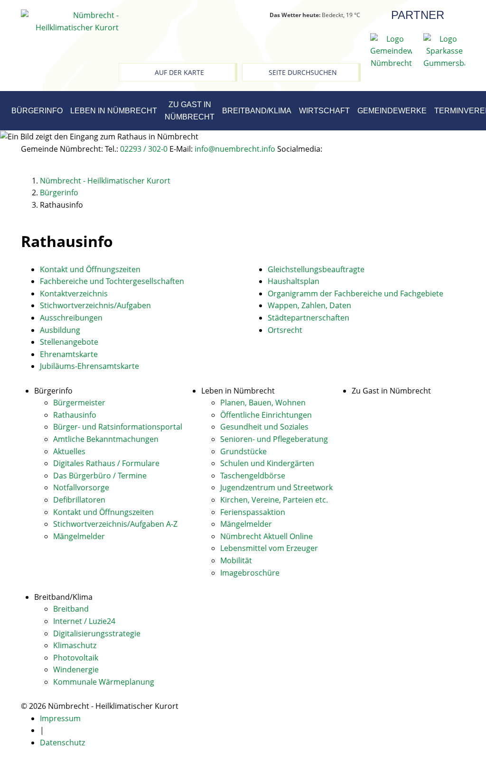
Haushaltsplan (293, 281)
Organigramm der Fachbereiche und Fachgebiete (355, 293)
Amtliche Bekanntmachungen (106, 439)
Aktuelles (69, 451)
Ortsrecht (285, 330)
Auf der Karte (179, 72)
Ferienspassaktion (252, 512)
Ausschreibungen (71, 317)
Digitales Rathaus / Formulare (106, 463)
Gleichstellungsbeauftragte (316, 269)
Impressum (60, 718)
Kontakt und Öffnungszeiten (90, 269)
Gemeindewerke (392, 111)
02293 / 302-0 (144, 149)
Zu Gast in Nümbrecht (190, 111)
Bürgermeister (79, 402)
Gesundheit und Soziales (264, 427)
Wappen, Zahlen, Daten (309, 305)
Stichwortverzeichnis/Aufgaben (95, 305)
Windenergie (76, 669)
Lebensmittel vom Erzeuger (269, 548)
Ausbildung (60, 330)
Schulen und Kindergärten (267, 463)
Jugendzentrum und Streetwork (276, 487)
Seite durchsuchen (303, 72)
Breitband (71, 609)
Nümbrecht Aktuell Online (266, 536)
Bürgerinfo (37, 111)
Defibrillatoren (79, 500)
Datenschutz (62, 742)
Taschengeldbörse (252, 475)
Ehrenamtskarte (69, 354)
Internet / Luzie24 (84, 621)
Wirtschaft (324, 111)
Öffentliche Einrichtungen (266, 415)
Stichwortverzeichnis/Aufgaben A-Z (115, 524)
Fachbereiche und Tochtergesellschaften (112, 281)
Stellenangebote (69, 342)
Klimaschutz (74, 645)
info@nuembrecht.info (235, 149)
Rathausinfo (74, 415)
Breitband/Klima (256, 111)
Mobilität (236, 560)
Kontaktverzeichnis (74, 293)
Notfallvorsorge (81, 487)
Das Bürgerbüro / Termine (100, 475)
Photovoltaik (75, 657)
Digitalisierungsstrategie (96, 633)
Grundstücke (243, 451)
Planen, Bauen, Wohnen (263, 402)
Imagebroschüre (250, 573)
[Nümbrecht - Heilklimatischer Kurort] (70, 21)
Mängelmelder (79, 536)
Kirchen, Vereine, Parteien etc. (274, 500)
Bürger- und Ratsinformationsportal (117, 427)
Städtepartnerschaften (308, 317)
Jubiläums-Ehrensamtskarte (89, 366)
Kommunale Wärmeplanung (103, 682)
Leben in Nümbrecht (113, 111)
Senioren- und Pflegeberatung (274, 439)
